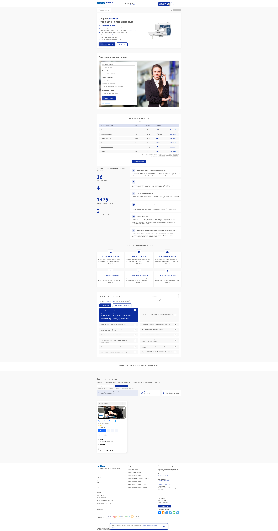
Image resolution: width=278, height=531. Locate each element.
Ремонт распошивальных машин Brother (138, 478)
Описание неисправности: (109, 83)
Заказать (172, 130)
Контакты (166, 10)
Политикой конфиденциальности (128, 388)
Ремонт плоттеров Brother (134, 472)
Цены (122, 10)
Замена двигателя (106, 138)
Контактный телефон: (107, 64)
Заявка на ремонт (158, 10)
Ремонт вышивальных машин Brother (137, 487)
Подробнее (110, 263)
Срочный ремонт (115, 10)
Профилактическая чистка (108, 130)
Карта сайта (100, 509)
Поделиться (159, 512)
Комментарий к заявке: (108, 90)
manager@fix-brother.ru (164, 484)
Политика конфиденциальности (139, 521)
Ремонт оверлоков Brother (134, 475)
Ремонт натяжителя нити (107, 142)
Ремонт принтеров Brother (134, 481)
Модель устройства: (107, 77)
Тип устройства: (106, 70)
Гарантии (142, 10)
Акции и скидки (149, 10)
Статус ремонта (177, 10)
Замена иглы (104, 151)
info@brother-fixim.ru (163, 480)
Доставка (137, 10)
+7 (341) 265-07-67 (130, 3)
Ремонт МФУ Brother (133, 469)
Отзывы (131, 10)
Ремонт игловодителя (107, 134)
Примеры (99, 480)
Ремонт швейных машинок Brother (137, 484)
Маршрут (103, 430)
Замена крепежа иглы (107, 147)
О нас (126, 10)
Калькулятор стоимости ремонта (105, 500)
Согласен (163, 526)
